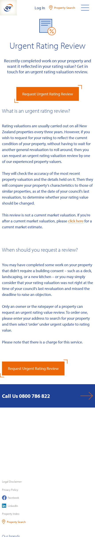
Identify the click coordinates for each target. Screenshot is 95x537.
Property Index (10, 513)
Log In (40, 7)
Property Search (16, 522)
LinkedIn (13, 505)
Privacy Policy (10, 489)
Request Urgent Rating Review (47, 93)
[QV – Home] (8, 7)
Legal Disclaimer (12, 481)
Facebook (13, 497)
